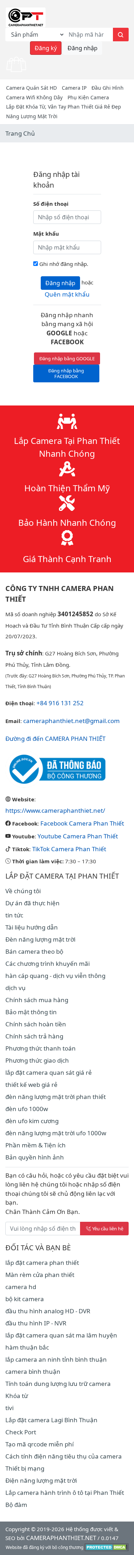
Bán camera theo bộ (34, 951)
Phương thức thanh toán (40, 1048)
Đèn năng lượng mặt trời (40, 939)
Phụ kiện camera (88, 97)
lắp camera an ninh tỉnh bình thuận (56, 1359)
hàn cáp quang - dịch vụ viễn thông (55, 976)
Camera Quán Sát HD (31, 87)
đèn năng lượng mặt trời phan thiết (55, 1097)
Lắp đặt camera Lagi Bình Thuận (51, 1420)
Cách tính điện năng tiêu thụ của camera (63, 1456)
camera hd (20, 1287)
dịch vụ (15, 988)
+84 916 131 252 (60, 703)
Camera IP (74, 87)
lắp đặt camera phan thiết (42, 1262)
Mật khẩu (46, 233)
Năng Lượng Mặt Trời (32, 116)
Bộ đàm (16, 1505)
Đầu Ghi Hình (107, 87)
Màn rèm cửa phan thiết (39, 1275)
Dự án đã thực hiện (32, 903)
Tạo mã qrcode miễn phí (39, 1444)
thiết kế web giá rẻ (31, 1084)
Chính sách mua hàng (36, 1000)
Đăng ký (46, 48)
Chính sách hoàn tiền (35, 1024)
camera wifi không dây (34, 97)
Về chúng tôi (23, 891)
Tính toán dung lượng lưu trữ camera (58, 1383)
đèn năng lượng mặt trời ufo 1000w (55, 1133)
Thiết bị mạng (24, 1468)
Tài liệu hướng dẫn (31, 927)
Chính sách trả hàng (34, 1036)
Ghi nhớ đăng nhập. (63, 263)
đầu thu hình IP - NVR (35, 1323)
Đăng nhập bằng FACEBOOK (66, 373)
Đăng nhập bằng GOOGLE (67, 358)
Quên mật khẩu (67, 294)
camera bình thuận (32, 1371)
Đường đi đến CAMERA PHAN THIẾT (55, 738)
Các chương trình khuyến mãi (47, 963)
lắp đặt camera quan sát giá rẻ (48, 1072)
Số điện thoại (51, 203)
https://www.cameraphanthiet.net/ (55, 810)
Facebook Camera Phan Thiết (82, 823)
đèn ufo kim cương (32, 1121)
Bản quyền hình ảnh (34, 1157)
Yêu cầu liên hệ (107, 1228)
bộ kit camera (24, 1299)
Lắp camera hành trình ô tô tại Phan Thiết (64, 1492)
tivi (9, 1408)
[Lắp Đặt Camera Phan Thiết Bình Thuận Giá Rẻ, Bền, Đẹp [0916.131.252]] (25, 17)
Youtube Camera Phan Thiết (78, 836)
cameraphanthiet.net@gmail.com (71, 721)
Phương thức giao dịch (37, 1060)
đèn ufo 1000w (26, 1109)
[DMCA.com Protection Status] (107, 1547)
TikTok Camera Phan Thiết (69, 849)
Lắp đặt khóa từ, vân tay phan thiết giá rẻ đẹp (63, 106)
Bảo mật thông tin (31, 1012)
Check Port (20, 1432)
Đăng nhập (83, 48)
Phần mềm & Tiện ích (35, 1145)
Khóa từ (16, 1396)
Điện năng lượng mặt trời (41, 1480)
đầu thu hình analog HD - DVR (47, 1311)
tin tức (14, 915)
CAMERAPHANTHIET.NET (61, 1538)
